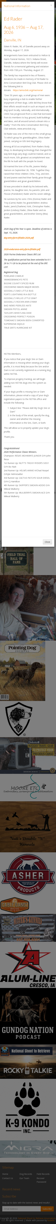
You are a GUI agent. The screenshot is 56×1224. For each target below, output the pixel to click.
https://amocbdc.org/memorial (28, 90)
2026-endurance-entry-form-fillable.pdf (22, 249)
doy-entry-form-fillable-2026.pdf (19, 237)
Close (47, 541)
